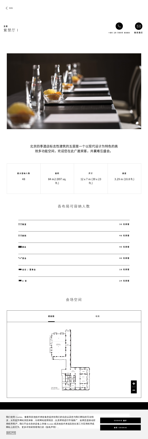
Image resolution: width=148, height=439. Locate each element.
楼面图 (51, 316)
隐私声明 (11, 433)
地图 (98, 316)
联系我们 (138, 32)
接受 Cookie (120, 427)
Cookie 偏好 (120, 420)
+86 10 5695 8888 (119, 32)
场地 (11, 8)
